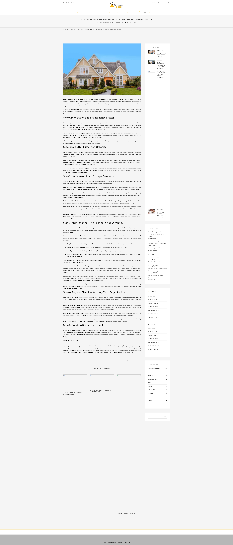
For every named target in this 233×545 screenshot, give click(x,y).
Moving (123, 12)
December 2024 (152, 342)
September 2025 (152, 317)
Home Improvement (100, 12)
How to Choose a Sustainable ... (73, 392)
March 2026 (151, 299)
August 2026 (152, 296)
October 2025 (152, 314)
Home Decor (84, 12)
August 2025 (152, 321)
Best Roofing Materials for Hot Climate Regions (161, 73)
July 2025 (150, 324)
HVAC (114, 12)
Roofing (150, 400)
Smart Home (151, 404)
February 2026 (152, 303)
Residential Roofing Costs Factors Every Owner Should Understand (161, 63)
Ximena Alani (132, 22)
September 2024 (152, 353)
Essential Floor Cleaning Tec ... (127, 513)
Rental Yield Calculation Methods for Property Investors (160, 212)
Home (73, 12)
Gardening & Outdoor (154, 372)
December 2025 (152, 310)
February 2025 (152, 335)
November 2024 (152, 346)
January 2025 (152, 338)
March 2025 (151, 331)
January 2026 (152, 306)
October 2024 (152, 349)
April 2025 (151, 328)
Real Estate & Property (154, 397)
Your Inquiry (156, 12)
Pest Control (152, 389)
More (144, 12)
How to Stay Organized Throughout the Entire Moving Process (162, 53)
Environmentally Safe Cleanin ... (100, 390)
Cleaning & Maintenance (104, 22)
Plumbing (133, 12)
